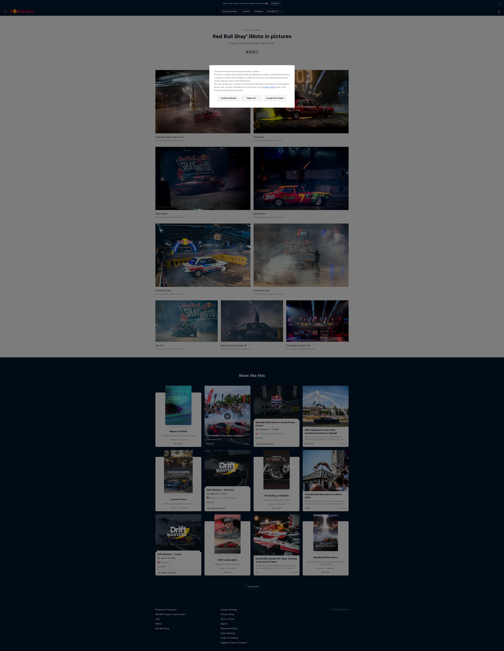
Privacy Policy (269, 87)
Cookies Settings (228, 98)
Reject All (251, 98)
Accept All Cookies (275, 98)
